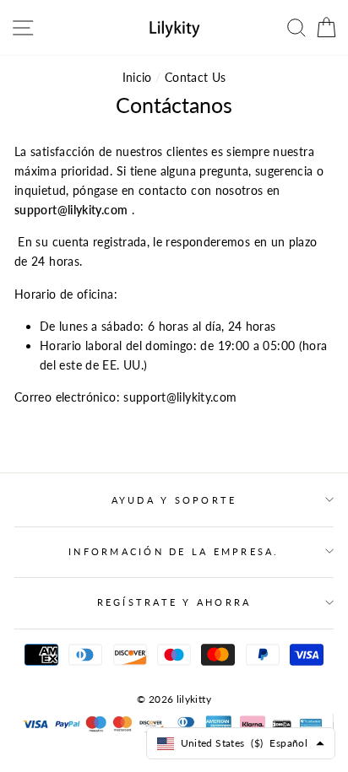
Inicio (137, 77)
